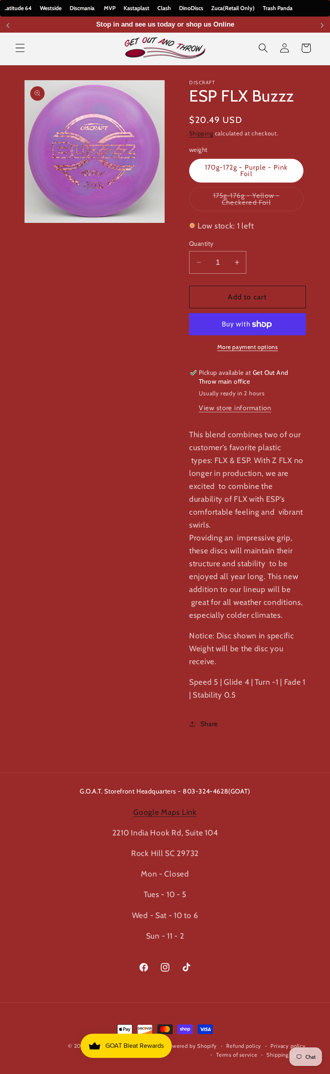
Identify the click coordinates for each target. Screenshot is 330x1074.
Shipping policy (286, 1054)
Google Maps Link (165, 812)
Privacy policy (288, 1046)
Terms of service (236, 1054)
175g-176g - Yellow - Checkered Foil (258, 201)
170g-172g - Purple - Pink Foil (246, 170)
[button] (20, 48)
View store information (235, 408)
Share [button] (209, 724)
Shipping (201, 133)
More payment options (247, 347)
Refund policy (243, 1046)
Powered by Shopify (191, 1046)
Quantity (201, 243)
